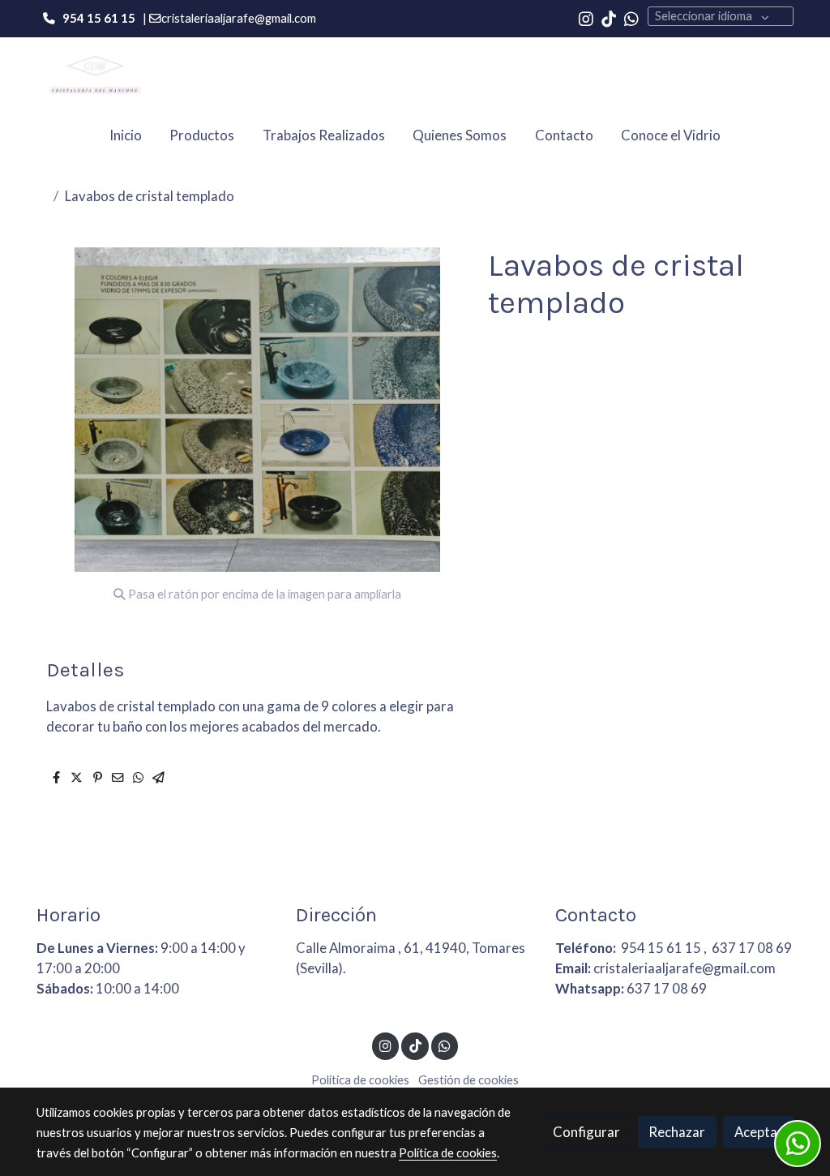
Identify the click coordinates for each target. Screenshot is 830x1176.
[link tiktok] (608, 18)
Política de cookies (360, 1080)
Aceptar (758, 1131)
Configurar (586, 1131)
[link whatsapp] (631, 18)
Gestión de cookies (468, 1080)
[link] (91, 74)
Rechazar (676, 1131)
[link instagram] (586, 18)
